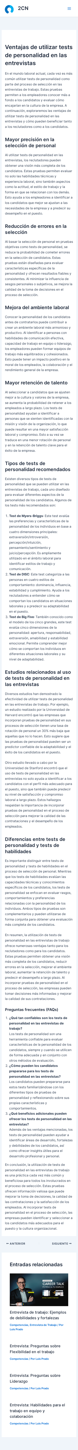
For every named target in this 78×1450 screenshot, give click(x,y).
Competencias (19, 1325)
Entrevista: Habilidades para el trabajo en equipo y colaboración (37, 1411)
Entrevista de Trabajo (43, 1325)
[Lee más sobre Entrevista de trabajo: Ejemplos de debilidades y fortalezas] (39, 1290)
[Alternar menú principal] (69, 8)
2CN (23, 8)
